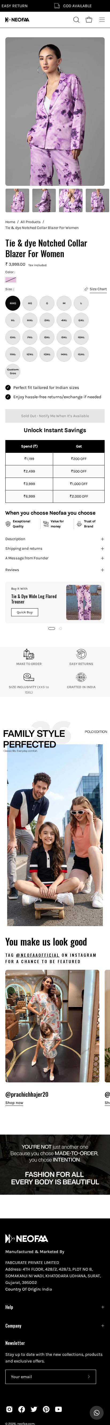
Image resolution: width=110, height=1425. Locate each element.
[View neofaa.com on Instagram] (9, 1409)
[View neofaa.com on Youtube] (58, 1409)
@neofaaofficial (38, 955)
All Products (31, 222)
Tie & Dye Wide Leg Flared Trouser (34, 599)
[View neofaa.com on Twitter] (34, 1409)
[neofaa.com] (17, 19)
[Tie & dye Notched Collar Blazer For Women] (17, 200)
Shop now (14, 1102)
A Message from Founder (26, 558)
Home (10, 222)
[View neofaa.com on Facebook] (22, 1409)
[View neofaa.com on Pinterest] (46, 1409)
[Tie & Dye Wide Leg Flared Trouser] (83, 602)
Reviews (12, 570)
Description (15, 539)
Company (13, 1326)
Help (9, 1307)
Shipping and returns (23, 548)
